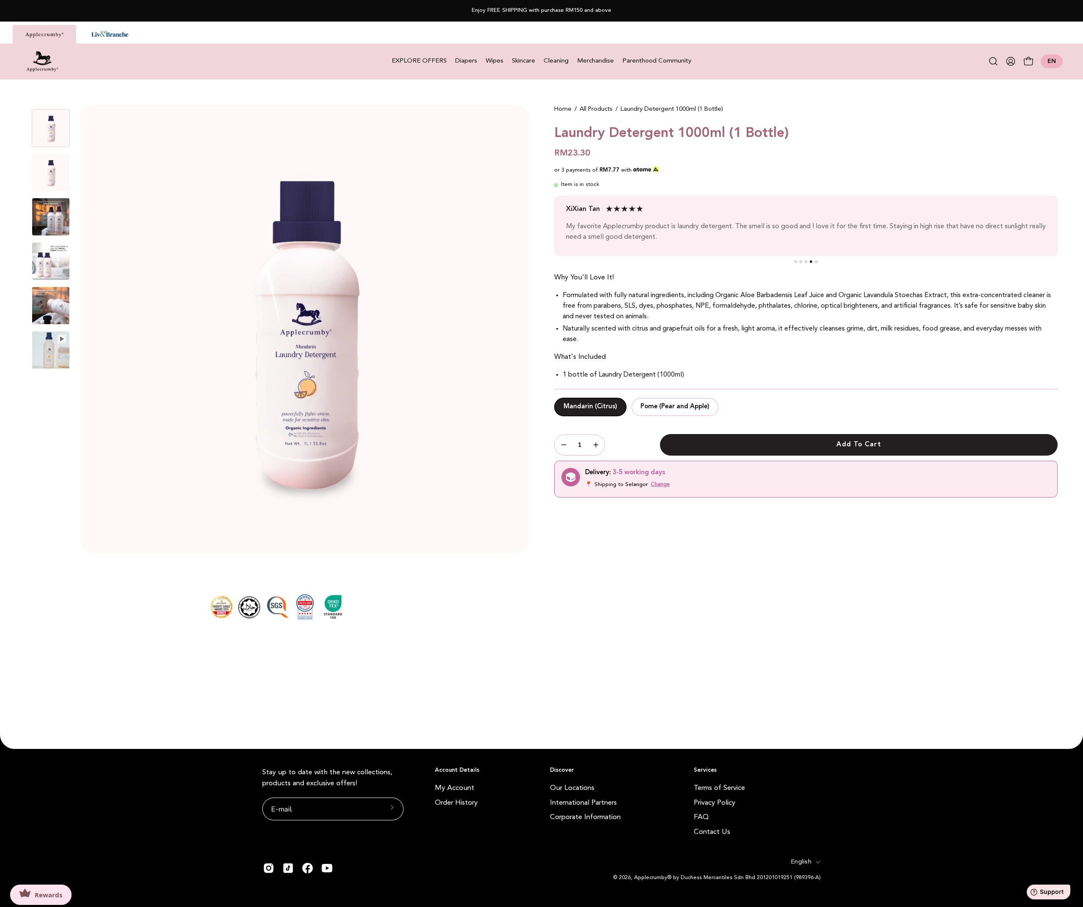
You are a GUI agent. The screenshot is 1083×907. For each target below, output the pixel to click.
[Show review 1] (795, 261)
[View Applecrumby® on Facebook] (307, 868)
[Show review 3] (806, 261)
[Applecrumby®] (42, 61)
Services (705, 770)
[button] (993, 61)
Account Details (457, 770)
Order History (456, 802)
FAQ (701, 817)
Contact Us (712, 831)
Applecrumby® (652, 877)
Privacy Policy (714, 802)
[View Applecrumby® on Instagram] (268, 868)
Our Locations (572, 788)
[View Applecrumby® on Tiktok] (288, 868)
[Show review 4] (811, 261)
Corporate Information (585, 817)
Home (563, 109)
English (801, 862)
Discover (562, 770)
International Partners (583, 802)
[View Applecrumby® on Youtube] (327, 868)
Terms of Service (719, 788)
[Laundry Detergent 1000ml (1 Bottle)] (51, 128)
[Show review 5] (816, 261)
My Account (454, 788)
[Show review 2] (801, 261)
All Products (596, 109)
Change (660, 484)
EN (1051, 61)
